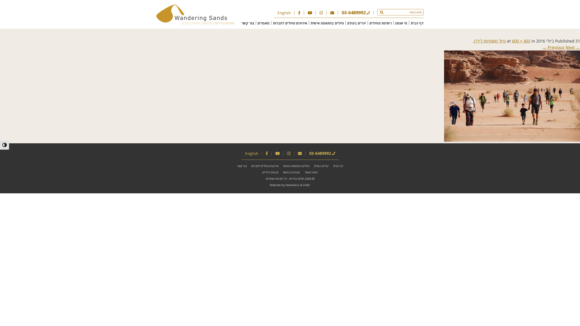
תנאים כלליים (270, 172)
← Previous (564, 47)
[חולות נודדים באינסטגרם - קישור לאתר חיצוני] (321, 12)
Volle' (306, 185)
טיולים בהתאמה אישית (327, 23)
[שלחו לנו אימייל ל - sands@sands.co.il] (332, 12)
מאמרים (264, 23)
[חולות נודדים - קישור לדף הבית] (195, 23)
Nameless (293, 185)
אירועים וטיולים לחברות (290, 23)
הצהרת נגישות (291, 172)
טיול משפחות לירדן (490, 41)
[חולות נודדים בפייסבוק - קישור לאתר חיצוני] (299, 12)
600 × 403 (521, 41)
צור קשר (248, 23)
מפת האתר (311, 172)
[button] (382, 12)
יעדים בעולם (356, 23)
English (284, 12)
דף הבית (417, 23)
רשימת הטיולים (381, 23)
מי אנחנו (401, 23)
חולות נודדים (296, 179)
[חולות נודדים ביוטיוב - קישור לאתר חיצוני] (310, 12)
